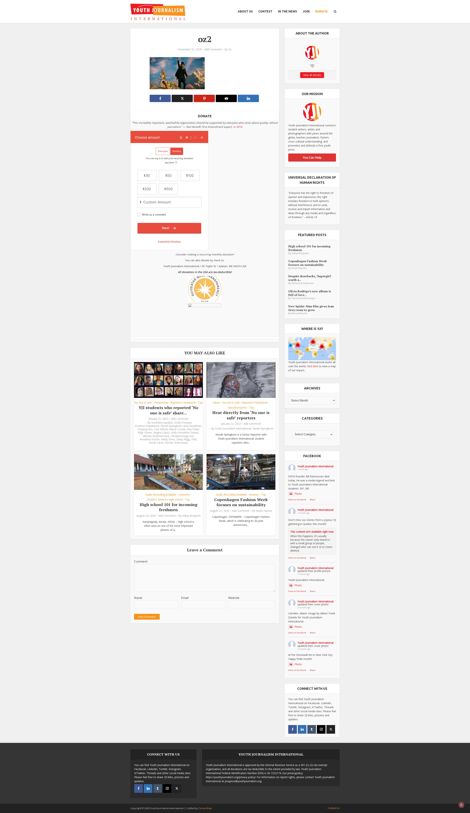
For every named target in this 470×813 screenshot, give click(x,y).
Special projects (237, 407)
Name (138, 598)
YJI (229, 49)
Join (306, 11)
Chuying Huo (145, 429)
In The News (287, 11)
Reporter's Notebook (183, 402)
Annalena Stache (150, 439)
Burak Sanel (156, 442)
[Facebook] (292, 729)
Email (185, 598)
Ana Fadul (193, 429)
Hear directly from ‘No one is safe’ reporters (241, 415)
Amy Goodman (192, 426)
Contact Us (334, 808)
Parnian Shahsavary (176, 442)
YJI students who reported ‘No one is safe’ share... (168, 410)
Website (233, 598)
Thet (194, 439)
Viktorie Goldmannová (156, 436)
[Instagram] (321, 729)
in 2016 (237, 127)
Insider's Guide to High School (165, 499)
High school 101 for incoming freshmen (168, 507)
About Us (245, 11)
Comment (140, 561)
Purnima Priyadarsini (147, 426)
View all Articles (312, 75)
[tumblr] (311, 729)
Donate (321, 11)
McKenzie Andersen (303, 283)
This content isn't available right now (312, 531)
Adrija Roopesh (191, 515)
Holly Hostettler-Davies (184, 432)
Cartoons (184, 494)
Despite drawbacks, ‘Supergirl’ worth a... (309, 278)
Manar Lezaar (177, 429)
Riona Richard (299, 313)
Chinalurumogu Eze (182, 436)
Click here (312, 366)
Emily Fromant (183, 422)
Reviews (254, 494)
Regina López (161, 432)
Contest (265, 11)
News (216, 402)
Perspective (161, 402)
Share (312, 499)
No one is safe (143, 402)
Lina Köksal (161, 429)
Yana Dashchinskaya (303, 298)
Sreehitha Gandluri (162, 422)
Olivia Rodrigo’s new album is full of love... (309, 293)
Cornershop (205, 808)
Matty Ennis (168, 439)
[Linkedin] (302, 729)
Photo (298, 493)
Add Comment (213, 49)
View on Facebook (297, 499)
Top (200, 402)
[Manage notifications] (461, 805)
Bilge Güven (145, 432)
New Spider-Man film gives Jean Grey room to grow (311, 308)
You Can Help (312, 158)
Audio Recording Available (161, 494)
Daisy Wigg (183, 439)
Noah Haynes (264, 510)
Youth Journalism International (233, 428)
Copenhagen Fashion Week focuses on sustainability (241, 502)
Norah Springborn (171, 426)
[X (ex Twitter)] (330, 729)
